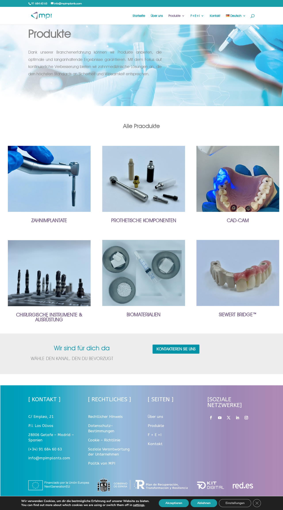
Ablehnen (203, 503)
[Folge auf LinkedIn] (237, 417)
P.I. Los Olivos (40, 425)
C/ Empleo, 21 (41, 416)
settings (138, 505)
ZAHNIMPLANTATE (49, 220)
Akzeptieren (173, 503)
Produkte (174, 15)
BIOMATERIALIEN (144, 314)
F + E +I (154, 434)
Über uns (157, 15)
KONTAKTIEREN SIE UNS (176, 349)
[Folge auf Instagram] (246, 417)
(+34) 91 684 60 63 (45, 449)
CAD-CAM (238, 220)
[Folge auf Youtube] (219, 417)
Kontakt (215, 15)
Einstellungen (235, 503)
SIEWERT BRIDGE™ (238, 314)
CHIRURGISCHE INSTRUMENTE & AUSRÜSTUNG (49, 317)
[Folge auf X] (228, 417)
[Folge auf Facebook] (210, 417)
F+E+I (195, 15)
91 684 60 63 (39, 3)
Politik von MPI (101, 463)
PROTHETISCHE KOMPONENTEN (143, 220)
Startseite (139, 15)
